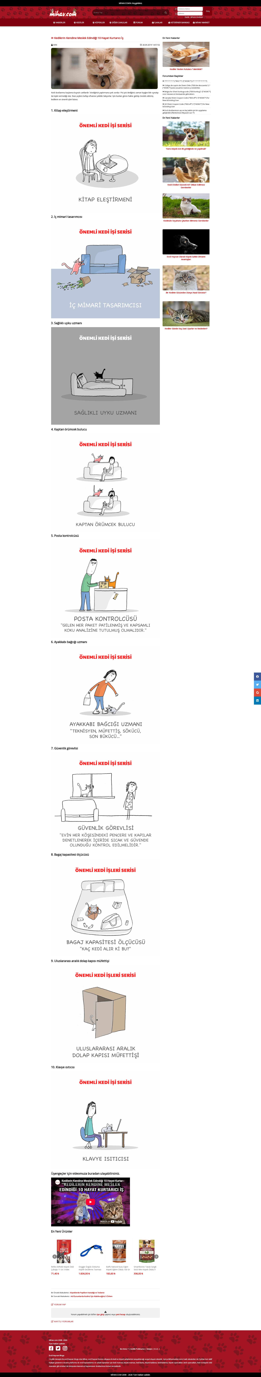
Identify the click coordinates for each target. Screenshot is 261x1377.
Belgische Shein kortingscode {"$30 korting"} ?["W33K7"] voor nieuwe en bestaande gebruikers (187, 92)
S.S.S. (156, 1349)
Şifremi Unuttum (197, 17)
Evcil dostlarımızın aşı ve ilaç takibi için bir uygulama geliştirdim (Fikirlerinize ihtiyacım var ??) (184, 111)
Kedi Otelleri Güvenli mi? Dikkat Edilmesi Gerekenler (186, 186)
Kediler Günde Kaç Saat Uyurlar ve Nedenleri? (186, 328)
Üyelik (187, 17)
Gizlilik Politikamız (137, 1349)
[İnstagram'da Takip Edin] (65, 1348)
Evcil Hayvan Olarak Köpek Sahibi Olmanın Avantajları (186, 258)
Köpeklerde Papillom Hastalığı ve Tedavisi (87, 1292)
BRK (55, 45)
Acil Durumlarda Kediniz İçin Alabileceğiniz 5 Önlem (91, 1296)
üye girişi (101, 1314)
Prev (54, 1256)
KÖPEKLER (99, 22)
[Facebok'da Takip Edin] (51, 1348)
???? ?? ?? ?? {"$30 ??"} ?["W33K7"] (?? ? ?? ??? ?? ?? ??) (185, 81)
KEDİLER (80, 22)
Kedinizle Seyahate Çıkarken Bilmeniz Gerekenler (186, 220)
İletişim (149, 1349)
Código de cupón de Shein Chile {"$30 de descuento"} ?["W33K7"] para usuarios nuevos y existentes (186, 86)
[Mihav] (63, 17)
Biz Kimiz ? (124, 1349)
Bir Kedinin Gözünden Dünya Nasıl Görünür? (186, 292)
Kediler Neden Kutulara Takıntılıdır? (186, 69)
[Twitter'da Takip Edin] (58, 1348)
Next (156, 1256)
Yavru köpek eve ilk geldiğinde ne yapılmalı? (186, 148)
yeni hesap (120, 1314)
